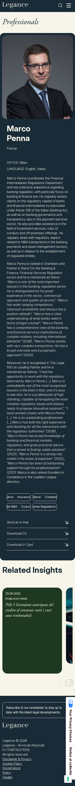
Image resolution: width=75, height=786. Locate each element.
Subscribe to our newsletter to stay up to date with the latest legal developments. (34, 710)
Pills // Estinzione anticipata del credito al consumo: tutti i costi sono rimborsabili (29, 610)
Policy (6, 773)
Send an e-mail (17, 522)
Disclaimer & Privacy (17, 759)
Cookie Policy (12, 764)
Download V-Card (20, 545)
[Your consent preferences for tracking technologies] (68, 779)
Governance (11, 768)
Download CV (17, 533)
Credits (7, 777)
